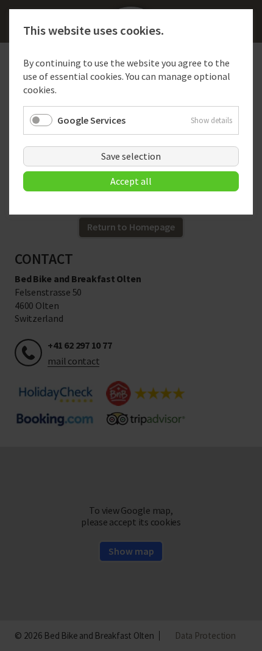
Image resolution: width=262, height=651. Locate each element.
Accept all (131, 181)
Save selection (131, 156)
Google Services (91, 120)
